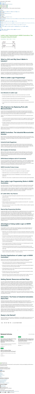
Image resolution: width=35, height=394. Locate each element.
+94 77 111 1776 (3, 386)
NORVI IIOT (9, 11)
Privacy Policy (2, 391)
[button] (5, 323)
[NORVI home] (3, 6)
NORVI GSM (5, 11)
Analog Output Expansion (12, 18)
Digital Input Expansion (19, 18)
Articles (2, 336)
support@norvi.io (3, 385)
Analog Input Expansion (4, 18)
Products (1, 374)
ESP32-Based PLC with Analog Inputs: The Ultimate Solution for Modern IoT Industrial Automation (26, 340)
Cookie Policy (17, 391)
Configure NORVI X (9, 21)
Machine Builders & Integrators (4, 382)
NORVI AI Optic (3, 15)
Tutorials (7, 26)
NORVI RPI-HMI (3, 13)
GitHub (10, 26)
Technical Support (23, 24)
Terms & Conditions (7, 391)
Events (25, 26)
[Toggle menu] (7, 5)
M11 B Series (10, 16)
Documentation (3, 26)
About (1, 27)
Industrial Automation (3, 380)
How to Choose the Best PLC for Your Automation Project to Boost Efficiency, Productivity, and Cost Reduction (8, 340)
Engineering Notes (21, 26)
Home (1, 9)
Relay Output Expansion (27, 18)
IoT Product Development (11, 24)
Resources (1, 25)
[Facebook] (0, 370)
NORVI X (2, 11)
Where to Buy (15, 21)
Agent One (18, 11)
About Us (1, 373)
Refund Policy (12, 391)
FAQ (17, 26)
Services (1, 23)
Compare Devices (3, 21)
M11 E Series (6, 16)
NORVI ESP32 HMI (8, 13)
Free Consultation (3, 24)
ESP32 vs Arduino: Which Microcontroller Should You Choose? (8, 351)
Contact (1, 28)
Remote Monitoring (3, 381)
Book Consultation (9, 4)
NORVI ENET (14, 11)
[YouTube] (1, 370)
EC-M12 (2, 16)
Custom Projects (17, 24)
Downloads (14, 26)
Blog (27, 26)
